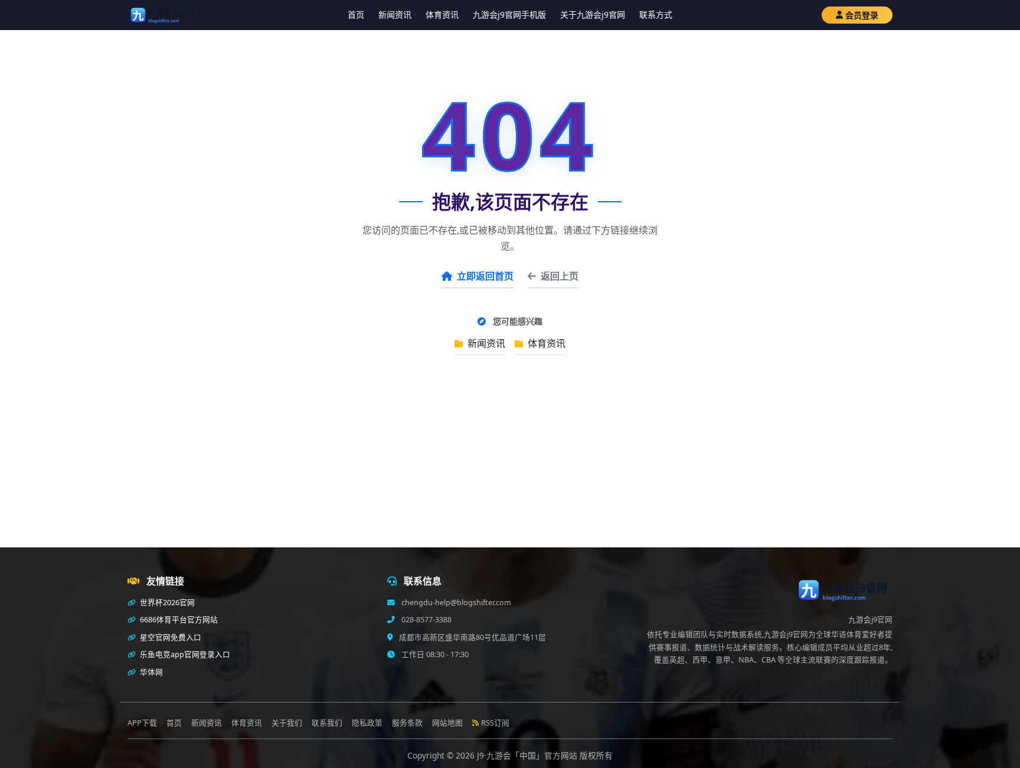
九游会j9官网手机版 (509, 14)
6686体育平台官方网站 (178, 620)
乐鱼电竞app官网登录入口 (184, 654)
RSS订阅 (495, 723)
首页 (356, 14)
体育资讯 (442, 14)
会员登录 (861, 15)
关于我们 (287, 723)
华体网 (150, 672)
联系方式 (655, 14)
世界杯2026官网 (166, 603)
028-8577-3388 (426, 620)
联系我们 (327, 723)
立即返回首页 (485, 276)
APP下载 (142, 723)
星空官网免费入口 (169, 637)
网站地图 (447, 723)
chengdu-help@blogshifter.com (455, 603)
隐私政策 (367, 723)
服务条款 (407, 723)
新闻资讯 (394, 14)
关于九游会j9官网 (592, 14)
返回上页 (559, 276)
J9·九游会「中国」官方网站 (528, 755)
